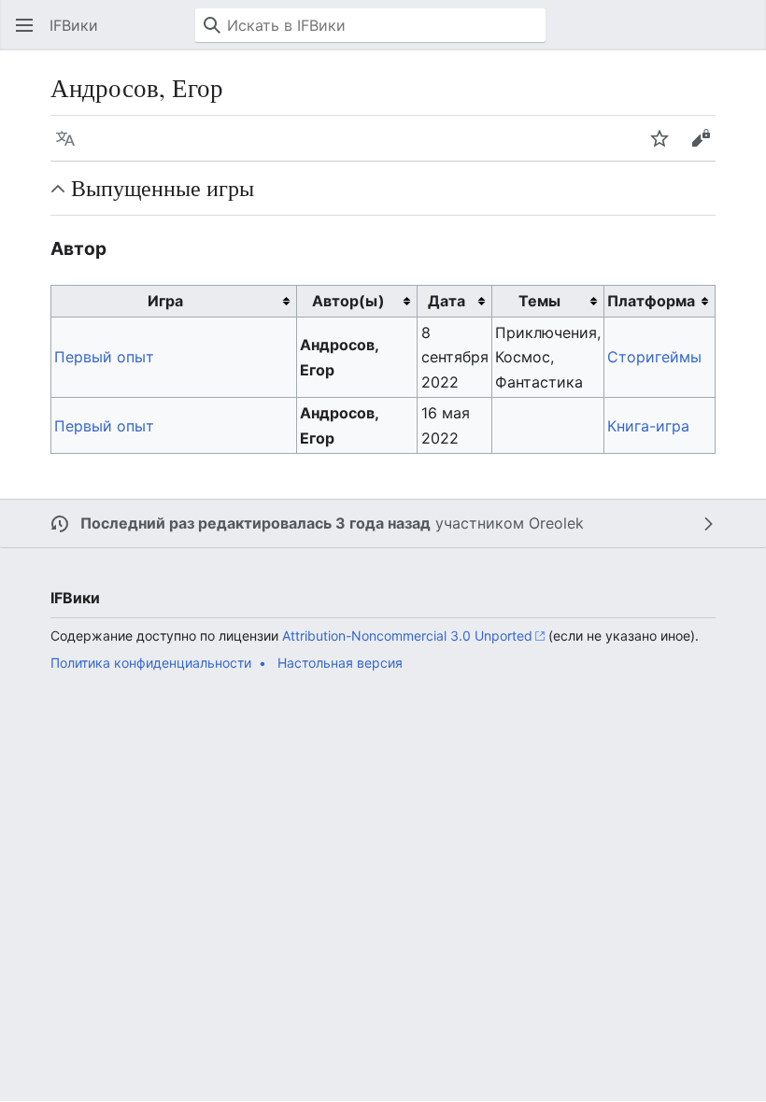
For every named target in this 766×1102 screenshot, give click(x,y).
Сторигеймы (654, 356)
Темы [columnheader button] (539, 300)
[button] (24, 25)
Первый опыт (104, 356)
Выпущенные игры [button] (162, 188)
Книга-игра (648, 426)
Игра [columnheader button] (165, 300)
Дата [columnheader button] (446, 300)
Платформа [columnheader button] (651, 300)
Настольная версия (340, 663)
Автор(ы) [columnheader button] (348, 300)
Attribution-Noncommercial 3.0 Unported (407, 635)
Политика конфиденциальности (150, 663)
